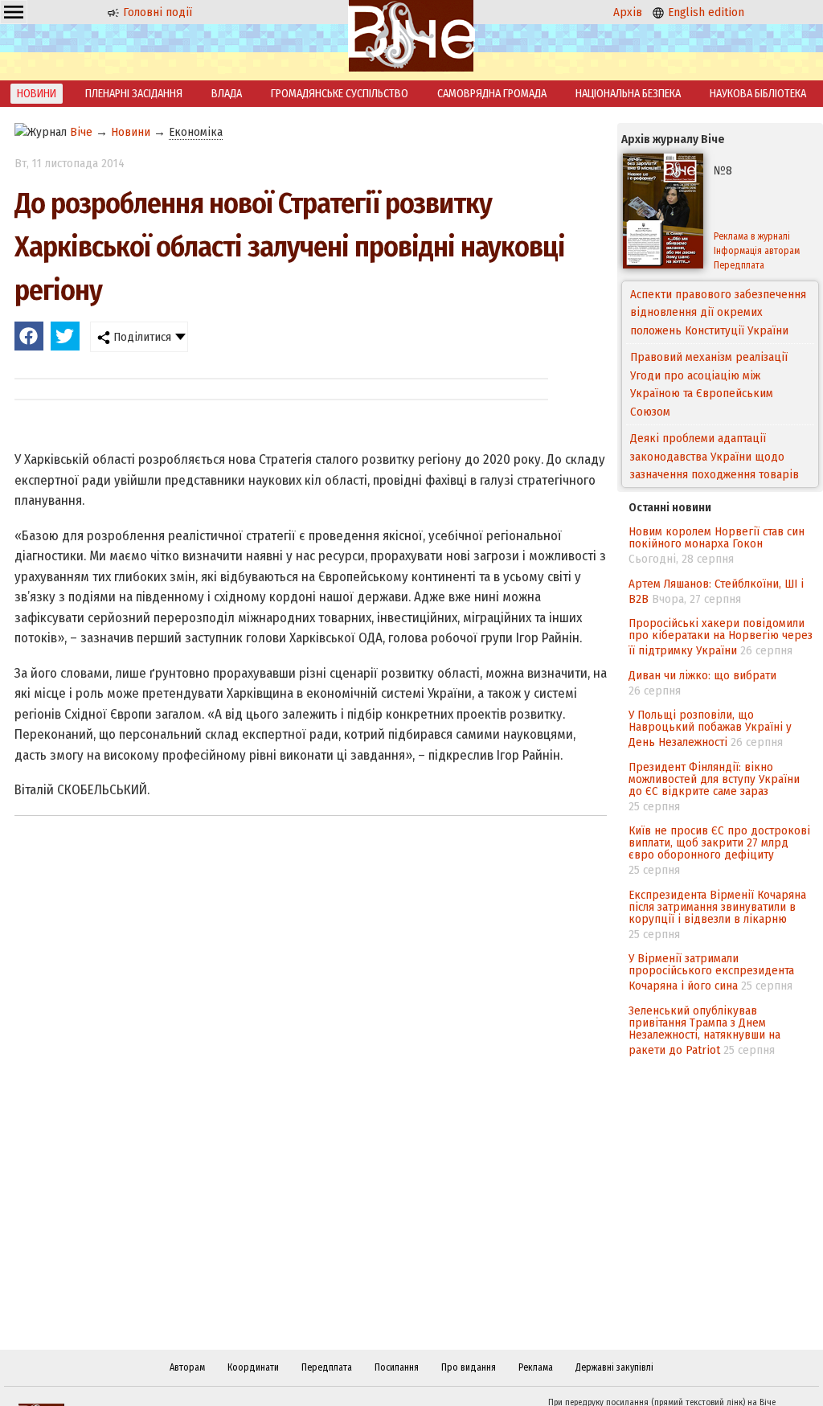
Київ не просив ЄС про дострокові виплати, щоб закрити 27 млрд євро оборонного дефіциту (719, 842)
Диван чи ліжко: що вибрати (702, 675)
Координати (253, 1367)
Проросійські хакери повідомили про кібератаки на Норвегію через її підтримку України (721, 637)
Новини (130, 132)
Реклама (535, 1367)
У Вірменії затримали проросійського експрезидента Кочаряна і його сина (711, 972)
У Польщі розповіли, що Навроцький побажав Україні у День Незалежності (710, 728)
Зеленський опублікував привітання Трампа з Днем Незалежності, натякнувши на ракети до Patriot (704, 1030)
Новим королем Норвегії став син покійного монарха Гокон (717, 537)
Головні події (156, 12)
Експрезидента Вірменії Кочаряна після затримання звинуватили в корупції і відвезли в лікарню (717, 906)
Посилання (397, 1367)
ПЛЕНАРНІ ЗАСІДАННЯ (133, 93)
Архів (627, 12)
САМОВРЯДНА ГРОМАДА (492, 93)
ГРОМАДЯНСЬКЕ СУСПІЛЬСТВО (339, 93)
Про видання (468, 1367)
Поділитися (140, 337)
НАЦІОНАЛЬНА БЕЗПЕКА (628, 93)
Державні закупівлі (614, 1367)
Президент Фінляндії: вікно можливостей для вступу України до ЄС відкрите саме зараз (714, 779)
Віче (81, 132)
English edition (704, 12)
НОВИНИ (36, 93)
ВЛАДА (226, 93)
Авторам (187, 1367)
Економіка (196, 132)
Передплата (326, 1367)
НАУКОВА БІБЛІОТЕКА (758, 93)
